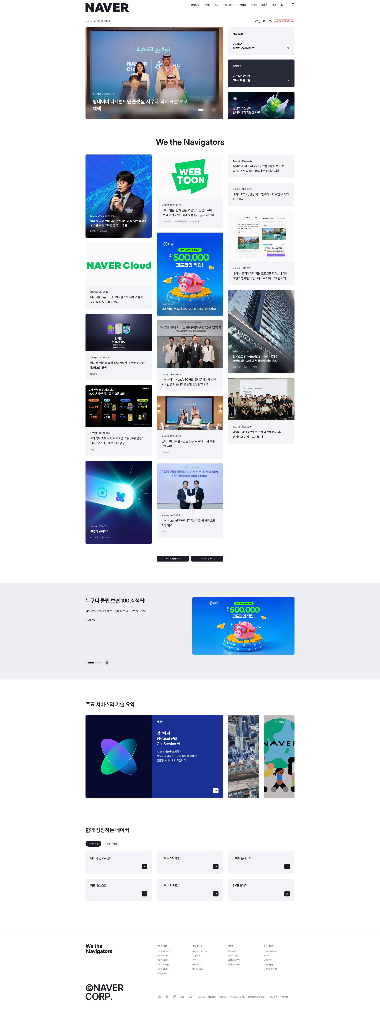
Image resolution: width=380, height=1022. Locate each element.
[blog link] (159, 996)
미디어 (254, 4)
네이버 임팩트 (170, 885)
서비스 (207, 4)
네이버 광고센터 (164, 951)
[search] (293, 5)
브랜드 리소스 (234, 964)
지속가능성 (228, 4)
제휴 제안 (212, 997)
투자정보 (242, 4)
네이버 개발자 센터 (200, 951)
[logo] (107, 7)
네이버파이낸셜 (270, 969)
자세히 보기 (91, 624)
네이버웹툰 (268, 964)
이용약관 (273, 997)
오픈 (196, 955)
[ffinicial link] (190, 996)
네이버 (196, 964)
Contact (201, 997)
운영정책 (284, 997)
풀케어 (162, 973)
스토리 (264, 4)
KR (282, 4)
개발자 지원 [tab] (112, 843)
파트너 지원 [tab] (93, 843)
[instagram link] (175, 996)
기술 (216, 4)
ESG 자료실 (233, 955)
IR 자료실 (232, 951)
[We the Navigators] (99, 949)
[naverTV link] (167, 996)
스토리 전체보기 (173, 558)
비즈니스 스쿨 (98, 885)
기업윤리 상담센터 (237, 997)
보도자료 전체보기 (207, 558)
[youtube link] (182, 996)
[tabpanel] (190, 876)
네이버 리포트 (234, 960)
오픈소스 (196, 960)
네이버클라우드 (270, 951)
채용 (274, 4)
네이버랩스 (268, 960)
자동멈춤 (213, 109)
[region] (154, 756)
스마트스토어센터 (172, 858)
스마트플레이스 (242, 858)
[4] (208, 110)
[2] (199, 110)
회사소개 (195, 4)
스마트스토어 (162, 955)
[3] (203, 110)
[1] (196, 110)
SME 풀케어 (240, 885)
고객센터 (223, 997)
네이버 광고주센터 (101, 858)
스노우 (266, 955)
